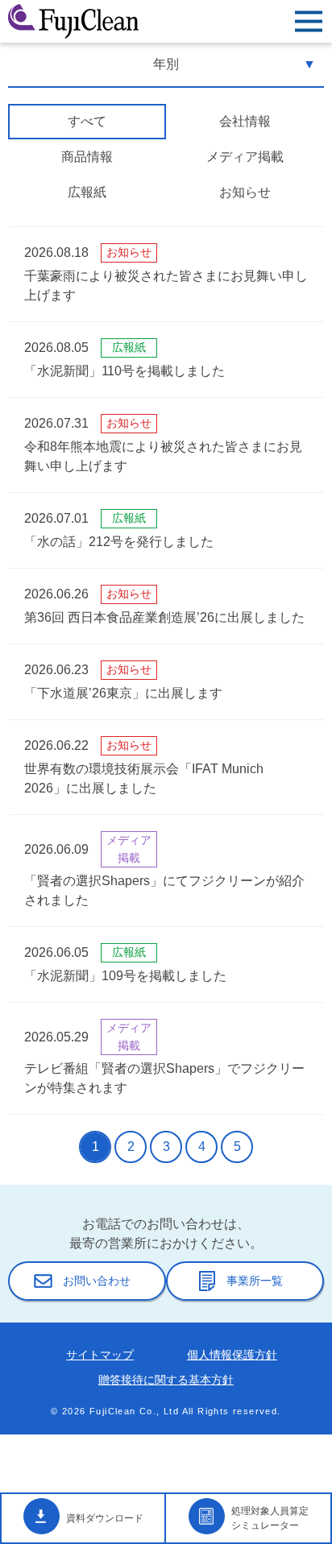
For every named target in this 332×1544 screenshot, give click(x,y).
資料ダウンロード (104, 1518)
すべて (87, 121)
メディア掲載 (245, 157)
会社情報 (245, 121)
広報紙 (87, 192)
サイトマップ (100, 1354)
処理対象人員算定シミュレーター (270, 1518)
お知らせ (245, 192)
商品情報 (87, 157)
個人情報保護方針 (232, 1354)
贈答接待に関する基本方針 (166, 1379)
